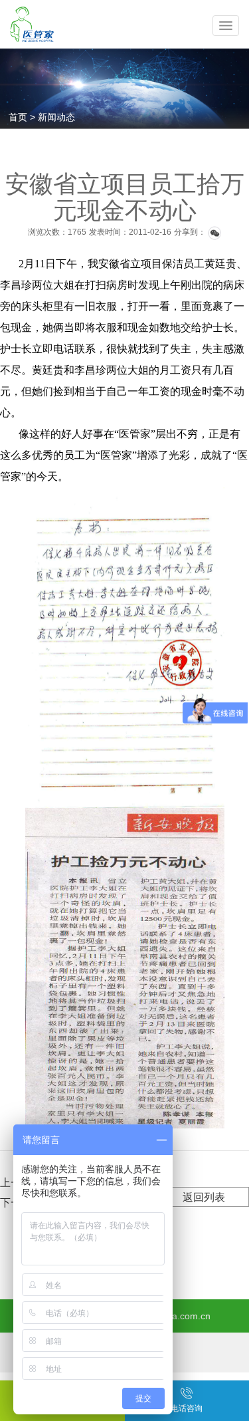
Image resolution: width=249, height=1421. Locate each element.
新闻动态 (56, 117)
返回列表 (204, 1197)
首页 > (23, 117)
